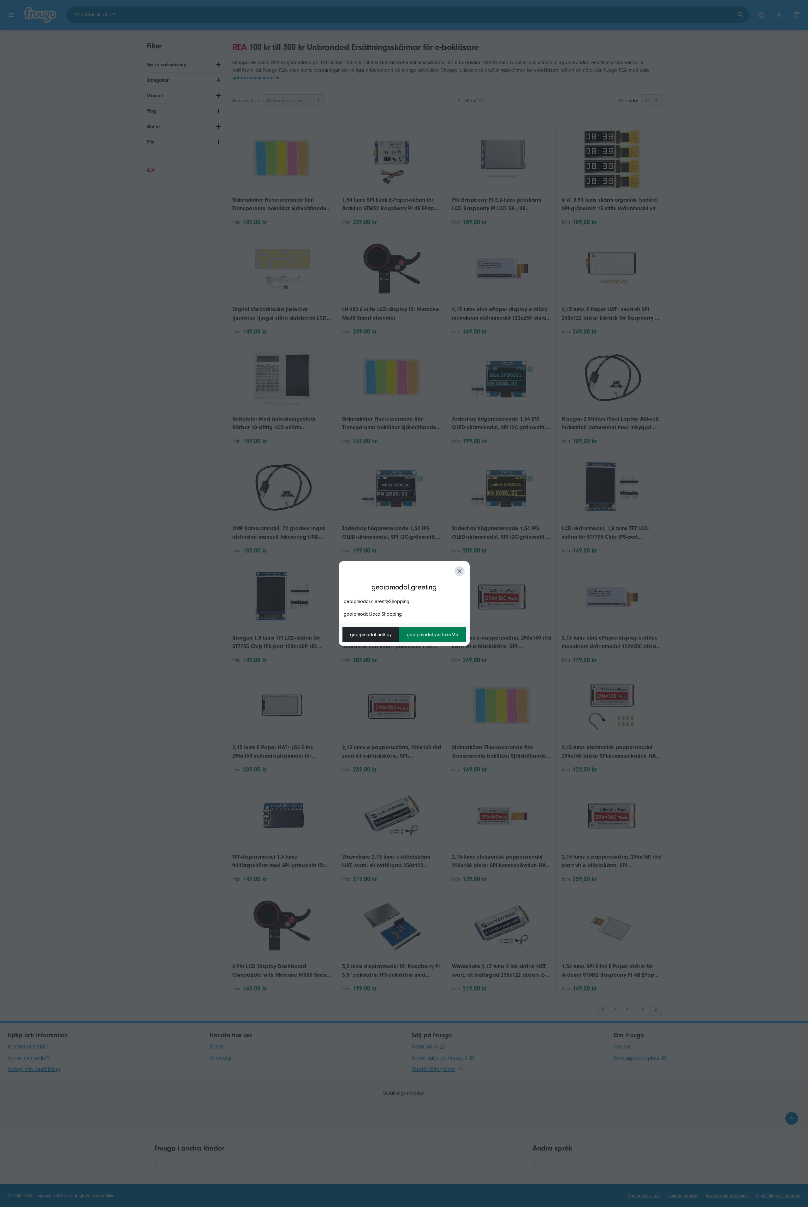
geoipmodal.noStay (371, 634)
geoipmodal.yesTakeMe (432, 634)
